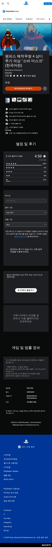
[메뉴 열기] (2, 3)
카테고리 (18, 19)
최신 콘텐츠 (7, 19)
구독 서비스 (40, 19)
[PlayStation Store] (11, 11)
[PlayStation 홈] (26, 3)
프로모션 (29, 19)
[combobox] (26, 201)
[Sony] (46, 547)
